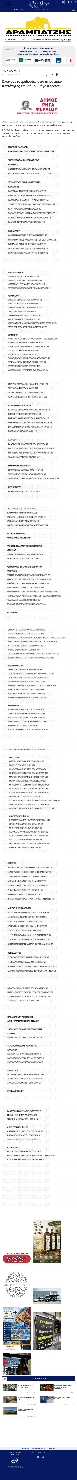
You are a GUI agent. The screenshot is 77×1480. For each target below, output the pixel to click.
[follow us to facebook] (66, 1)
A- (50, 75)
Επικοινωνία (26, 1449)
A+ (47, 75)
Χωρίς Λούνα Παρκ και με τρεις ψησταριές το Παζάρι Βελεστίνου (63, 1387)
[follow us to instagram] (71, 1)
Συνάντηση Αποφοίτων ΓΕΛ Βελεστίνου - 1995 (26, 1386)
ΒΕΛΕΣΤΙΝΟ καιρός (7, 4)
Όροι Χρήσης (51, 1449)
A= (53, 75)
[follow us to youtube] (68, 1)
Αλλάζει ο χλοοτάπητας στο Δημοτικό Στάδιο (25, 1409)
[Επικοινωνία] (63, 1)
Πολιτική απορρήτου (38, 1449)
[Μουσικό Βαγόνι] (38, 202)
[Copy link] (56, 74)
